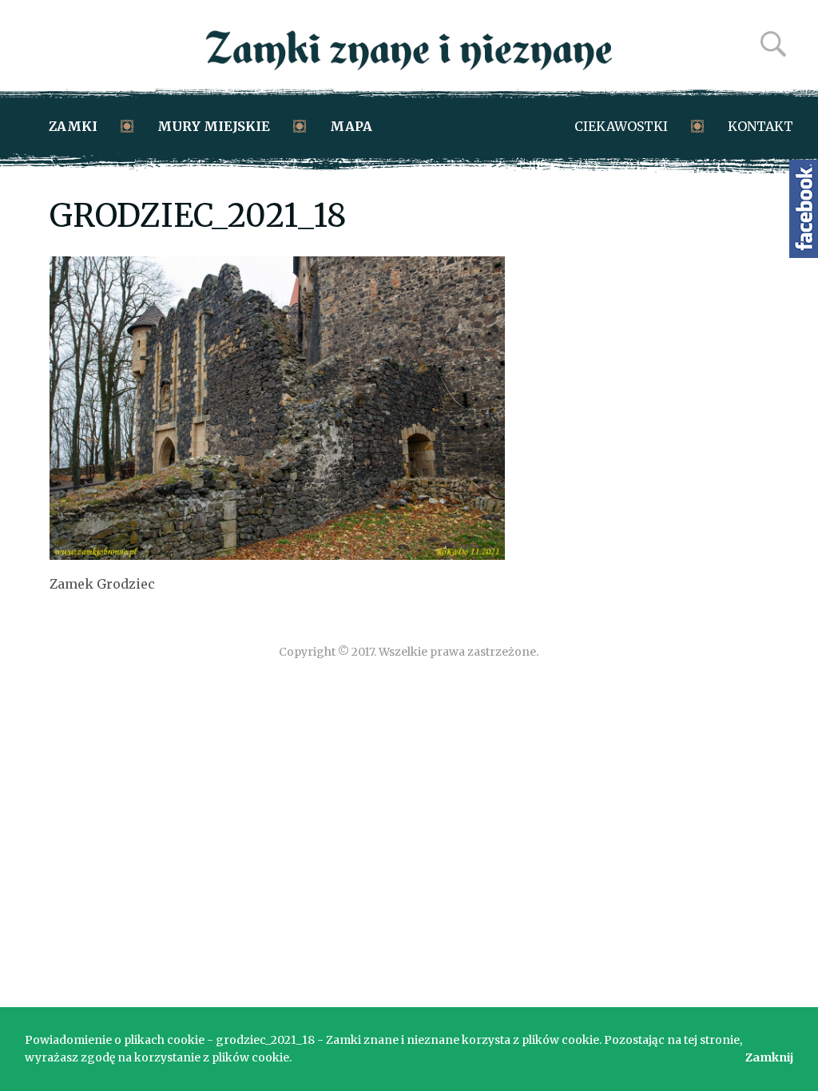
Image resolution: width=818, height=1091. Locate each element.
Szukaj (773, 44)
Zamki (73, 126)
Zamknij (769, 1057)
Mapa (351, 126)
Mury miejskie (213, 126)
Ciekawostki (621, 126)
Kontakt (760, 126)
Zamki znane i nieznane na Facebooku (803, 209)
